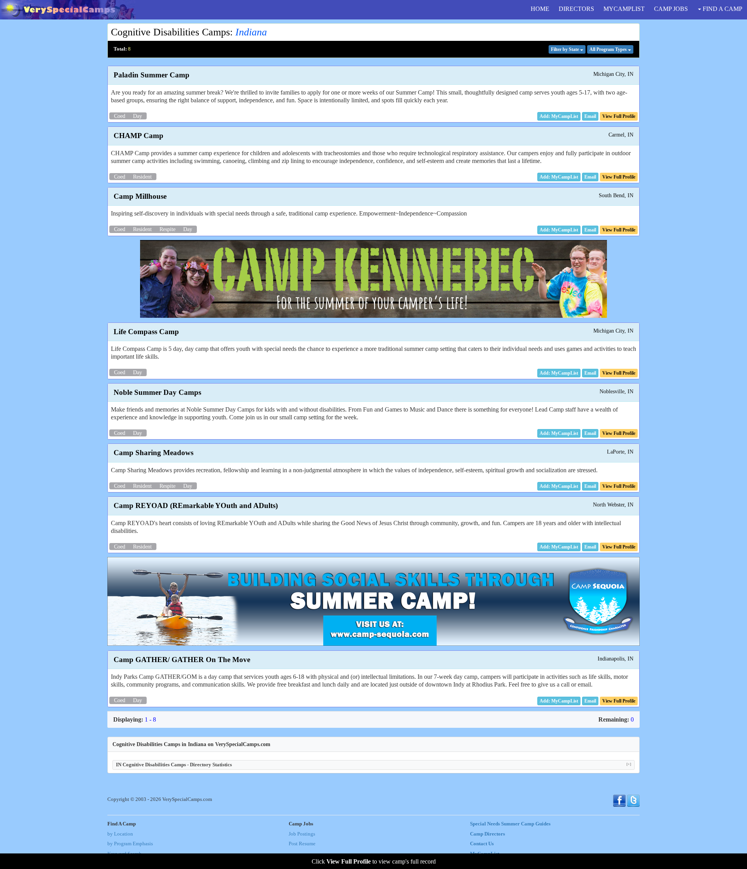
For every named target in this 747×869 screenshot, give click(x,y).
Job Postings (302, 834)
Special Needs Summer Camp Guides (510, 824)
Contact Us (482, 843)
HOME (540, 8)
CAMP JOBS (671, 8)
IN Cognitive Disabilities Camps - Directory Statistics (373, 764)
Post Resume (302, 843)
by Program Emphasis (130, 843)
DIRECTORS (576, 8)
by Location (120, 834)
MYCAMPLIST (624, 8)
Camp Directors (487, 834)
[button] (590, 116)
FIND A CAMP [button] (721, 8)
